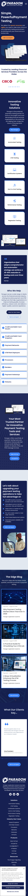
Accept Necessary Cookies (13, 887)
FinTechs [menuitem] (14, 835)
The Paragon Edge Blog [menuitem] (14, 860)
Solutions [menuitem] (14, 800)
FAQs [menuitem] (14, 865)
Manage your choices (13, 891)
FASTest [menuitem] (14, 851)
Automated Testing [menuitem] (14, 803)
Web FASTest (14, 454)
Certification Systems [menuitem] (14, 808)
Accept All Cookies (13, 883)
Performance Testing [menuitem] (14, 813)
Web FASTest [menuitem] (14, 841)
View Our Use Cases (14, 312)
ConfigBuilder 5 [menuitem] (14, 846)
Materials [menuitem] (14, 862)
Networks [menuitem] (14, 830)
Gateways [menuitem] (14, 832)
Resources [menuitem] (14, 857)
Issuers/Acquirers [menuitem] (14, 822)
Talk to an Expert (8, 38)
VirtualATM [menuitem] (14, 843)
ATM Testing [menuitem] (14, 806)
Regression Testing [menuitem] (14, 816)
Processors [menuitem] (14, 827)
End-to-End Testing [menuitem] (14, 811)
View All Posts (14, 695)
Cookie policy (9, 880)
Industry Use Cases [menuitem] (14, 819)
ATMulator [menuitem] (14, 848)
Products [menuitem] (14, 838)
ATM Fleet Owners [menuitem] (14, 825)
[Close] (24, 868)
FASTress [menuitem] (14, 853)
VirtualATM (14, 458)
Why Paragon (14, 130)
